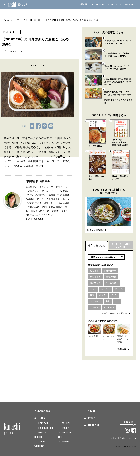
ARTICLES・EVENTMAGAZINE (121, 245)
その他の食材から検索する (114, 313)
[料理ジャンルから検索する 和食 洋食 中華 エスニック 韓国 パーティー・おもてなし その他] (106, 257)
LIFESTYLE (43, 423)
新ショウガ (95, 277)
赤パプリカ (111, 277)
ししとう (94, 271)
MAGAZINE (130, 4)
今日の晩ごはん (86, 4)
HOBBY (65, 427)
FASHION (66, 423)
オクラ (102, 295)
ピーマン (119, 289)
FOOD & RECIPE (11, 31)
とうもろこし (112, 283)
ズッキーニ (95, 301)
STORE (111, 4)
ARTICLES (101, 4)
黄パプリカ (95, 283)
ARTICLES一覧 (32, 20)
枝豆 (92, 295)
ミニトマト (109, 307)
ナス (117, 301)
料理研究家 (38, 181)
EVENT (119, 4)
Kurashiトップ (11, 20)
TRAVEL (65, 441)
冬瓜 (108, 301)
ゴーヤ (114, 295)
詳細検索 (122, 349)
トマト (93, 289)
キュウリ (105, 289)
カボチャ (94, 307)
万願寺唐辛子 (110, 271)
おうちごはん (16, 51)
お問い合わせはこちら (122, 438)
